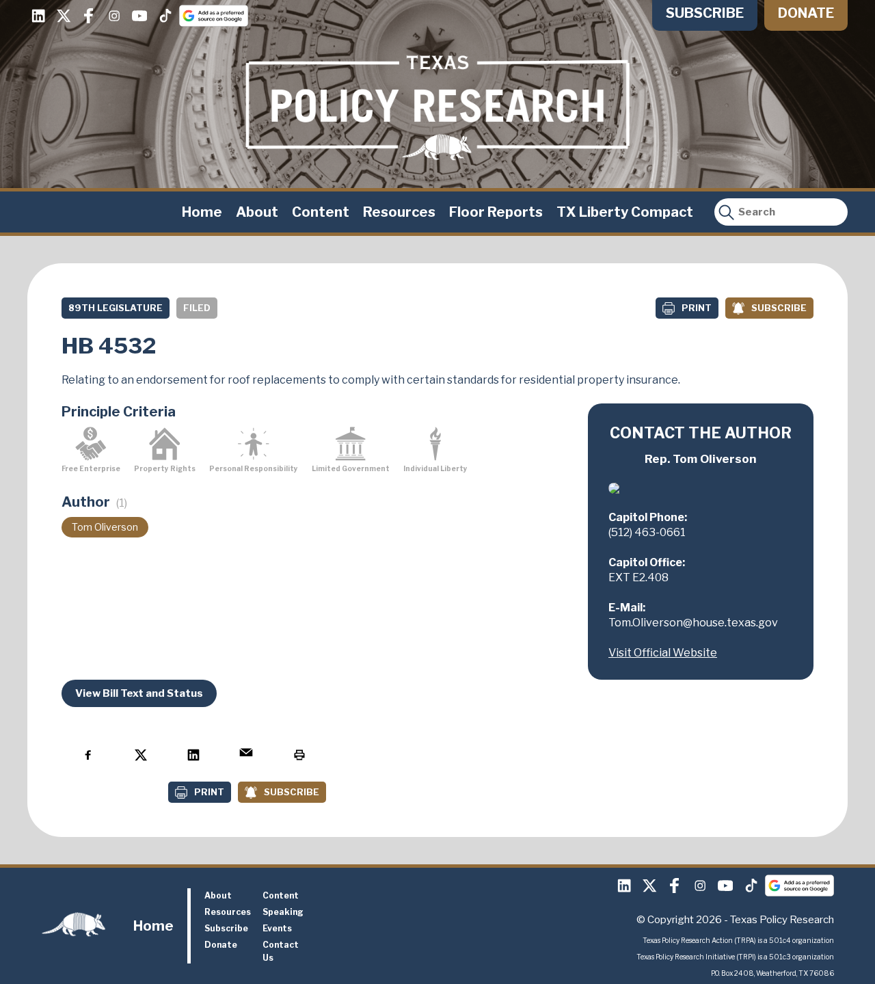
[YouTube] (139, 16)
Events (277, 928)
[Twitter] (64, 16)
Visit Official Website (662, 652)
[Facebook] (89, 16)
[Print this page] (299, 754)
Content (320, 212)
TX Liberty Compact (624, 212)
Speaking (283, 912)
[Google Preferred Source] (213, 16)
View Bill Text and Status (139, 693)
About (257, 212)
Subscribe (705, 13)
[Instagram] (114, 16)
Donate (806, 13)
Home (202, 212)
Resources (399, 212)
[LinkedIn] (38, 16)
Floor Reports (496, 212)
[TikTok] (165, 16)
